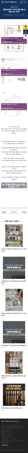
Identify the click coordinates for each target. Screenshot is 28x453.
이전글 (4, 212)
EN (21, 2)
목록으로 (14, 212)
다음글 (24, 212)
